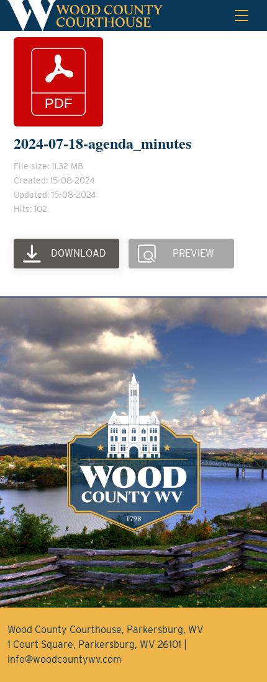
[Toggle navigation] (242, 15)
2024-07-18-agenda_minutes (102, 143)
